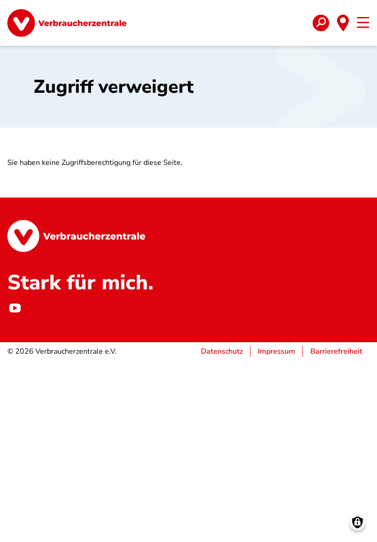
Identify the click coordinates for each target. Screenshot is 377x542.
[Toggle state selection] (343, 23)
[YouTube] (15, 308)
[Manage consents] (357, 522)
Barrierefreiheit (336, 351)
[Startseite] (66, 23)
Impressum (276, 351)
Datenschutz (222, 351)
